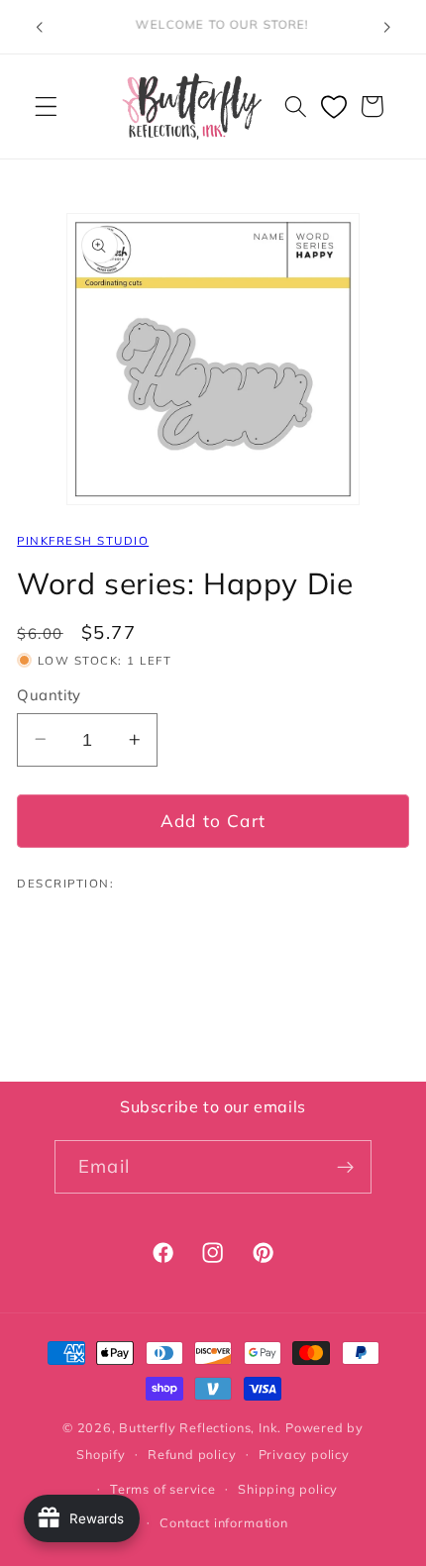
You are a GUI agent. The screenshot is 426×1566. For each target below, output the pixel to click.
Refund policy (192, 1454)
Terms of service (163, 1489)
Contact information (223, 1522)
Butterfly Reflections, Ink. (200, 1427)
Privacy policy (304, 1454)
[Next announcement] (387, 27)
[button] (46, 106)
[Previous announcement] (38, 27)
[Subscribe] (345, 1167)
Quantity (49, 694)
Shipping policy (288, 1489)
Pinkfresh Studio (83, 540)
